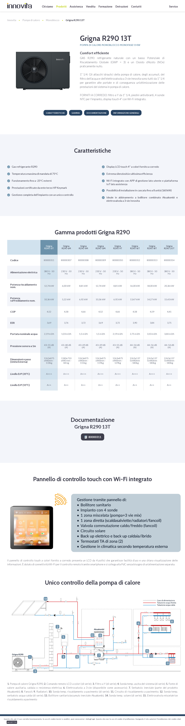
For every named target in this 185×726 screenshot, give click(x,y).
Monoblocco (52, 20)
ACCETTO (11, 722)
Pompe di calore (31, 20)
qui (93, 719)
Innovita (11, 20)
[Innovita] (19, 5)
